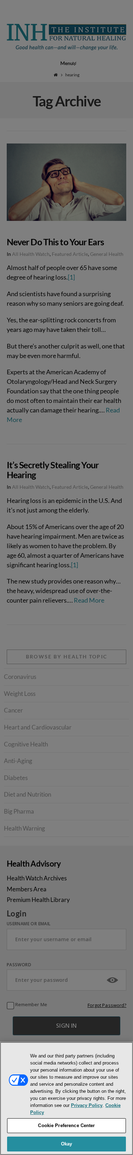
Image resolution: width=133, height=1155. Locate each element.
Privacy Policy (86, 1105)
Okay (66, 1144)
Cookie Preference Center (66, 1125)
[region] (66, 1098)
